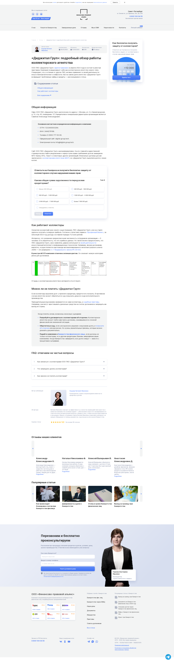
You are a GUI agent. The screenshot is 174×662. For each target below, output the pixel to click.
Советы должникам (94, 623)
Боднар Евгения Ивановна (79, 391)
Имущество (91, 615)
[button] (141, 449)
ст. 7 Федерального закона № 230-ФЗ (66, 250)
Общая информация (45, 88)
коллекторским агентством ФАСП (56, 158)
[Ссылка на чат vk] (92, 641)
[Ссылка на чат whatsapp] (96, 641)
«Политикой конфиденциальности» (53, 576)
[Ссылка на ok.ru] (37, 14)
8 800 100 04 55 (136, 16)
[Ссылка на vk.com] (33, 14)
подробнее (78, 2)
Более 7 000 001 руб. (81, 201)
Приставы (90, 619)
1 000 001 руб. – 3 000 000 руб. (84, 195)
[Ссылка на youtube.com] (41, 14)
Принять (115, 2)
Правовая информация (122, 645)
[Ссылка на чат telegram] (88, 641)
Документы (91, 610)
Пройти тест (126, 77)
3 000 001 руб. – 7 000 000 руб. (49, 201)
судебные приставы (91, 302)
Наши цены (91, 606)
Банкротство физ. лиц (95, 598)
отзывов (36, 609)
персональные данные (100, 2)
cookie (54, 2)
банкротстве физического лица (71, 334)
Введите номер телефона (49, 560)
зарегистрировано (61, 68)
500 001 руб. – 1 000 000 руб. (48, 195)
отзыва (35, 618)
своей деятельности (88, 243)
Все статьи (91, 628)
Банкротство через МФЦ (96, 602)
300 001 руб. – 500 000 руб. (83, 189)
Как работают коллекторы (47, 91)
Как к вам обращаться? (48, 553)
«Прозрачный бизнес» (95, 232)
